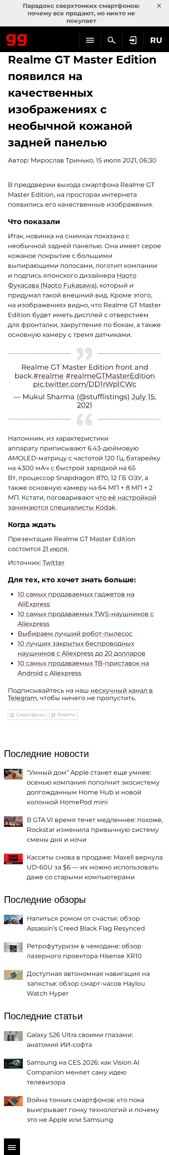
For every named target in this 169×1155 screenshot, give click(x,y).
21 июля (55, 549)
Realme (66, 715)
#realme (48, 376)
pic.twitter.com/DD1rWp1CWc (84, 384)
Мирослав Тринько (62, 160)
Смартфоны (30, 715)
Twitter (53, 562)
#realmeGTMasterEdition (110, 376)
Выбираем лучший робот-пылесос (75, 633)
